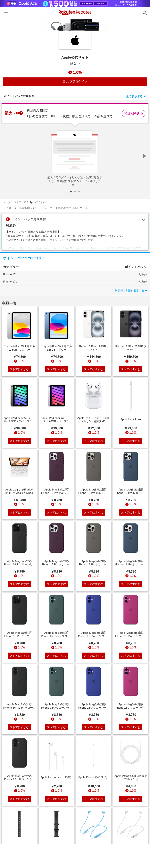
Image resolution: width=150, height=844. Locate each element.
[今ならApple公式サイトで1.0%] (75, 27)
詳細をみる (135, 113)
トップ (6, 202)
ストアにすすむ (19, 369)
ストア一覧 (20, 202)
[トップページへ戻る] (75, 12)
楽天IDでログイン (75, 81)
